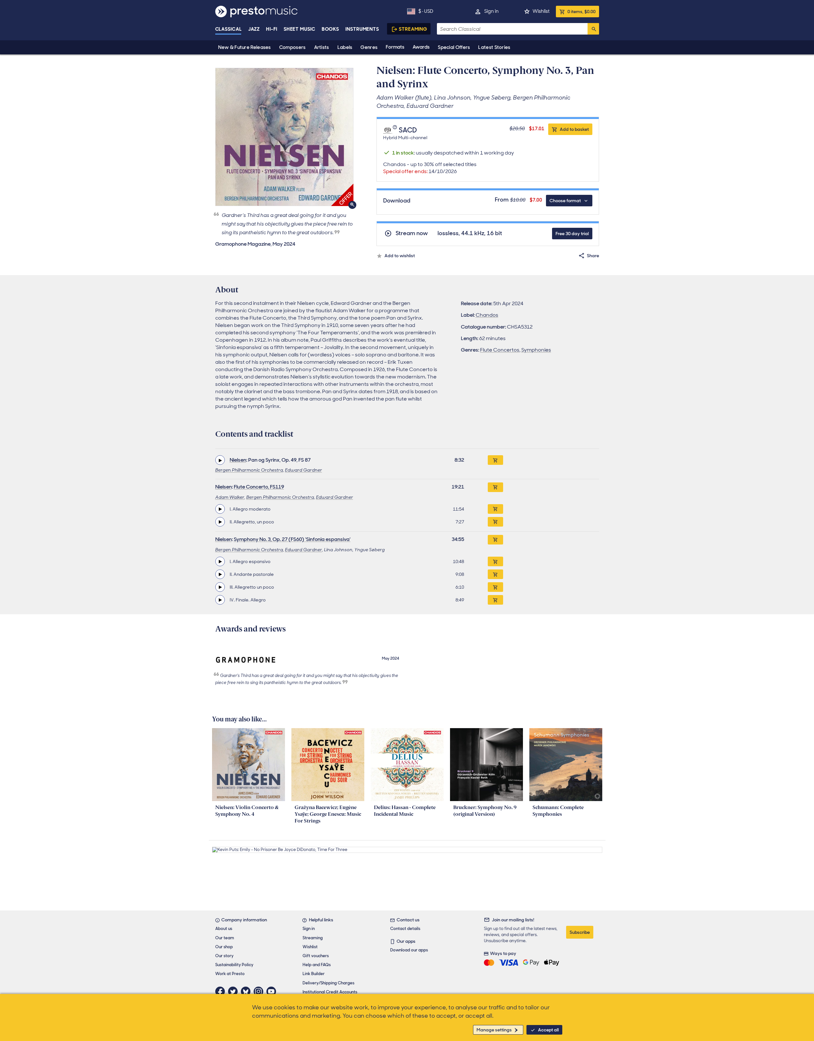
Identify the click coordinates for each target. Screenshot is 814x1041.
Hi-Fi (271, 29)
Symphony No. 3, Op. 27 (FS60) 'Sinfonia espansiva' (292, 539)
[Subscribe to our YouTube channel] (272, 991)
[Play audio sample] (220, 460)
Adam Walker (229, 497)
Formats (395, 47)
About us (223, 928)
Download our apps (409, 950)
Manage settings (494, 1030)
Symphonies (536, 349)
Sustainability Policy (234, 964)
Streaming (413, 29)
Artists (321, 47)
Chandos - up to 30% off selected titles (430, 168)
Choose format (565, 200)
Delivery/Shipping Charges (328, 983)
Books (330, 29)
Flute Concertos (499, 349)
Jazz (254, 29)
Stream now (412, 233)
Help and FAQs (317, 964)
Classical (228, 29)
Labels (344, 47)
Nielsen (238, 460)
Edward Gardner (303, 470)
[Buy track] (495, 509)
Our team (224, 938)
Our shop (224, 947)
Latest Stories (494, 47)
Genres (368, 47)
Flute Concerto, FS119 (259, 486)
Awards (421, 47)
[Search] (593, 29)
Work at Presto (230, 973)
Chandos (487, 315)
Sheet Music (299, 29)
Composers (292, 47)
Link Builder (314, 973)
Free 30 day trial (572, 233)
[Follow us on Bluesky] (247, 991)
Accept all (548, 1030)
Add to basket (574, 129)
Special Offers (454, 47)
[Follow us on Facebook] (221, 991)
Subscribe (580, 932)
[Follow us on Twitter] (234, 991)
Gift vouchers (316, 955)
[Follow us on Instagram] (260, 991)
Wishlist (541, 11)
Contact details (405, 928)
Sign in (491, 11)
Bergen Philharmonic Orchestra (249, 470)
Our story (224, 955)
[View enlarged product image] (284, 137)
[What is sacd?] (395, 130)
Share (593, 255)
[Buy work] (495, 460)
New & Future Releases (244, 47)
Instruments (362, 29)
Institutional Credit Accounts (330, 992)
